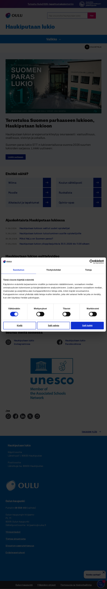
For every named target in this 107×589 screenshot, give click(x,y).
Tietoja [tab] (88, 270)
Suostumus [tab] (18, 270)
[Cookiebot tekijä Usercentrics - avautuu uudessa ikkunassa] (91, 262)
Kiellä (19, 325)
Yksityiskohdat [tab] (53, 270)
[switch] (40, 314)
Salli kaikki (87, 325)
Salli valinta (53, 325)
